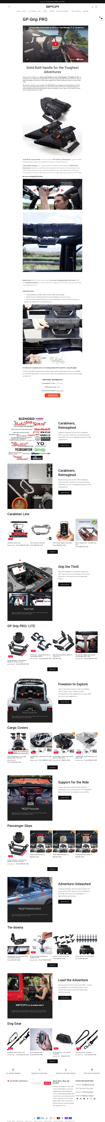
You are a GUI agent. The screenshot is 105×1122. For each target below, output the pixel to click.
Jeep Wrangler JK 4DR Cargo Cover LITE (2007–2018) (86, 757)
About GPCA (57, 1081)
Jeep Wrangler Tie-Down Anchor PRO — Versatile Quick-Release (18, 957)
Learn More (65, 445)
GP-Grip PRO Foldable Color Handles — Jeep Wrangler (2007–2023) (86, 655)
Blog (64, 1081)
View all (52, 552)
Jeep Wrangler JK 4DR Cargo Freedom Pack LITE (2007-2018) (63, 757)
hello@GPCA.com (88, 1084)
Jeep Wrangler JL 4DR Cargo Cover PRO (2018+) (41, 757)
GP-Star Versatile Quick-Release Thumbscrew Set (39, 957)
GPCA (13, 1121)
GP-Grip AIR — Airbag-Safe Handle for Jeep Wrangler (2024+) (40, 655)
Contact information (58, 1121)
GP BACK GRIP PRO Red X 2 (37, 854)
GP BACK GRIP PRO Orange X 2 (84, 854)
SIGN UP (47, 1083)
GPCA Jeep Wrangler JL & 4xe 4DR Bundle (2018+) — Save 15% (16, 757)
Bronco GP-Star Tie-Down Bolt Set (85, 956)
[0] (102, 19)
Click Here (59, 390)
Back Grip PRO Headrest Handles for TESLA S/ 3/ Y (62, 655)
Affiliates (84, 1096)
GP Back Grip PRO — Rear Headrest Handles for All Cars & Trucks (16, 661)
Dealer (91, 1096)
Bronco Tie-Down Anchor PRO (61, 956)
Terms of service (38, 1121)
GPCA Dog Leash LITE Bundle (83, 1052)
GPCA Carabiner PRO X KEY (37, 543)
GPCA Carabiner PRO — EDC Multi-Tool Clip (86, 543)
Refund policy (20, 1121)
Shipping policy (48, 1121)
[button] (9, 7)
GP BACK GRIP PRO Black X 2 (60, 854)
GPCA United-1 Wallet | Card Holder (62, 543)
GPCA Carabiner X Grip (36, 1052)
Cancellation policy (70, 1121)
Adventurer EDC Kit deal (13, 543)
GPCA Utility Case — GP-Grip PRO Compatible (62, 1053)
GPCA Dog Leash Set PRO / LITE (16, 1052)
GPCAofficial (88, 1092)
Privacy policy (28, 1121)
